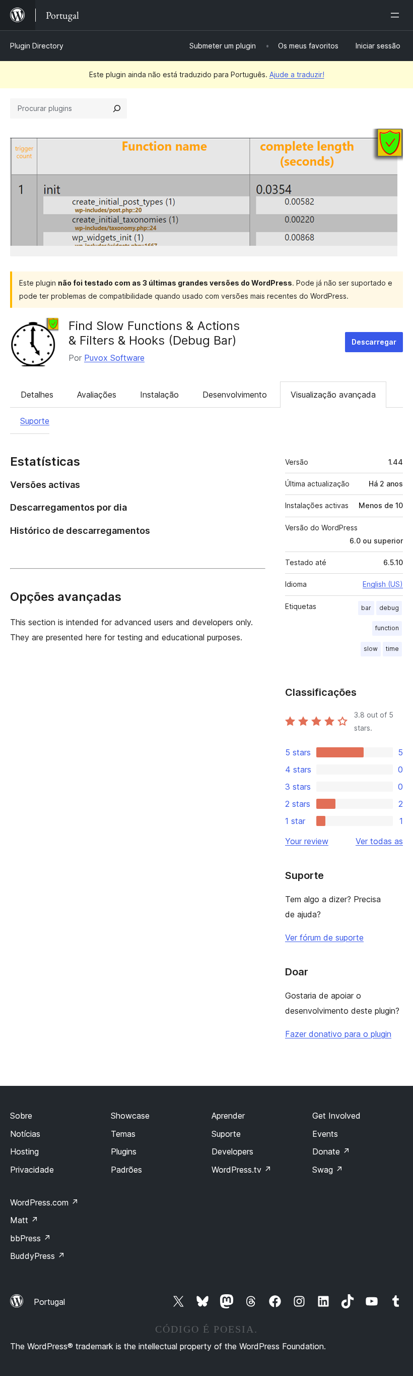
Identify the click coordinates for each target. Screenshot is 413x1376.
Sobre (21, 1116)
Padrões (126, 1170)
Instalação (159, 395)
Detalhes (37, 395)
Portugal (49, 1302)
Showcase (130, 1116)
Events (325, 1134)
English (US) (383, 584)
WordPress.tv (241, 1170)
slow (371, 648)
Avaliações (96, 395)
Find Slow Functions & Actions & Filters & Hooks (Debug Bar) (154, 333)
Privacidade (32, 1170)
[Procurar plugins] (117, 108)
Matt (24, 1220)
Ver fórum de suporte (324, 937)
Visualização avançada (333, 395)
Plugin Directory (36, 45)
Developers (232, 1151)
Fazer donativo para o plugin (338, 1034)
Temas (123, 1134)
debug (389, 608)
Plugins (123, 1151)
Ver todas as (379, 841)
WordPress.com (44, 1202)
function (387, 628)
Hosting (24, 1151)
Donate (331, 1151)
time (392, 648)
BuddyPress (37, 1256)
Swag (327, 1170)
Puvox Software (114, 358)
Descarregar (374, 342)
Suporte (34, 421)
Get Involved (336, 1116)
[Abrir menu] (397, 15)
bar (366, 608)
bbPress (30, 1238)
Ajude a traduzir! (296, 74)
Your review (306, 841)
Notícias (25, 1134)
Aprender (228, 1116)
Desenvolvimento (234, 395)
